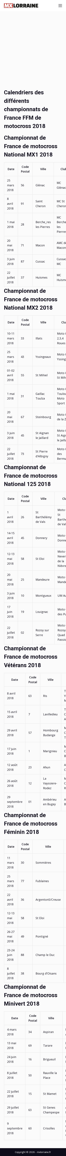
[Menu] (60, 5)
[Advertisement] (33, 54)
